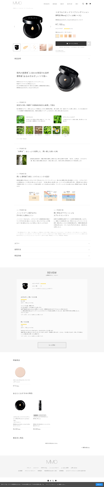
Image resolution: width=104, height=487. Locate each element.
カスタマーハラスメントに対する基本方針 (76, 470)
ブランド (29, 467)
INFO (77, 4)
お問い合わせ (74, 467)
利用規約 (40, 470)
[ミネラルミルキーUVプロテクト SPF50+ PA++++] (40, 405)
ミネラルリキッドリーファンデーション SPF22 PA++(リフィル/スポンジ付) (21, 418)
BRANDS (55, 4)
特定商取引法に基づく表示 (50, 470)
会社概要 (20, 470)
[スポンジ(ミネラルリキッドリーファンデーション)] (20, 372)
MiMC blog (44, 467)
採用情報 (61, 470)
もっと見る (52, 345)
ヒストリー (36, 467)
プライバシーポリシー (30, 470)
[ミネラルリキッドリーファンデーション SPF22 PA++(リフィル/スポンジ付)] (20, 405)
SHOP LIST (69, 4)
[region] (52, 196)
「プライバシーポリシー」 (51, 484)
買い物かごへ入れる (71, 43)
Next (50, 26)
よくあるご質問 (64, 467)
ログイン (45, 288)
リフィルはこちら (59, 50)
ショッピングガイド (54, 467)
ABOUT (62, 4)
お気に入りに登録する (88, 43)
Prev (14, 26)
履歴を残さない (86, 447)
